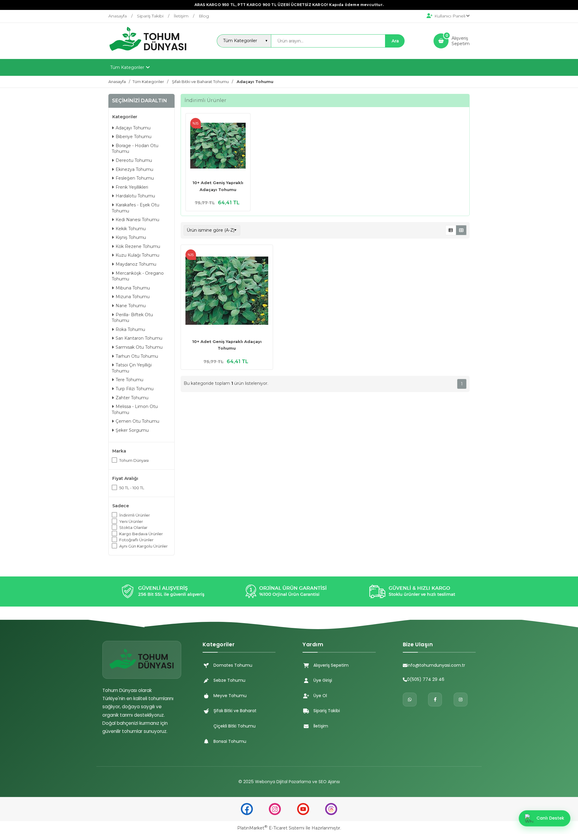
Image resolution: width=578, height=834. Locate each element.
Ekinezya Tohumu (134, 169)
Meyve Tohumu (230, 696)
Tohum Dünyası (134, 460)
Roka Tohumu (130, 329)
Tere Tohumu (129, 379)
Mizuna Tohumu (133, 296)
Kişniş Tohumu (131, 237)
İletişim (320, 726)
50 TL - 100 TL (131, 487)
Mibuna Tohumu (133, 288)
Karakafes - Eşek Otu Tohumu (135, 208)
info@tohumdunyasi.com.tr (436, 665)
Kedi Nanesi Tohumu (137, 219)
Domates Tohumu (232, 665)
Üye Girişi (322, 680)
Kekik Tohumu (131, 228)
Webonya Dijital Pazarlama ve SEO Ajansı (297, 782)
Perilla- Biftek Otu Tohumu (132, 317)
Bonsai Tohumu (229, 741)
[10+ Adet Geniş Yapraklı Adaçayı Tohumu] (218, 146)
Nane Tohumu (131, 305)
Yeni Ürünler (131, 521)
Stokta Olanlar (133, 527)
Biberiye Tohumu (133, 136)
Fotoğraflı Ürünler (136, 539)
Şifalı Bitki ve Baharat (234, 711)
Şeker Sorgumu (132, 430)
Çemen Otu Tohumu (137, 421)
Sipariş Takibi (326, 711)
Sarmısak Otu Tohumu (139, 347)
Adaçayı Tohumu (133, 128)
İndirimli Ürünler (134, 515)
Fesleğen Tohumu (135, 178)
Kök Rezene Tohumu (138, 246)
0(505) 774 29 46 (425, 679)
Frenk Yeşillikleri (132, 187)
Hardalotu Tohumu (135, 196)
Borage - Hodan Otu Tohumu (135, 148)
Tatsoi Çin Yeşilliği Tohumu (132, 368)
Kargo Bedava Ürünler (141, 533)
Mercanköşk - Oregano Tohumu (138, 276)
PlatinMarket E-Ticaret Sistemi (270, 828)
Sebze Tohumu (229, 680)
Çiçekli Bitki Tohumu (234, 726)
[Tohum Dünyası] (148, 53)
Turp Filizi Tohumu (135, 388)
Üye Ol (320, 696)
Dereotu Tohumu (134, 160)
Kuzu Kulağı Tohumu (137, 255)
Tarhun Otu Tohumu (137, 356)
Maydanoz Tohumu (136, 264)
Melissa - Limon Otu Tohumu (135, 409)
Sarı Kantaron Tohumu (139, 338)
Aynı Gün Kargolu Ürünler (143, 546)
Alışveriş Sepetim (331, 665)
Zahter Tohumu (132, 397)
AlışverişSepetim (461, 41)
